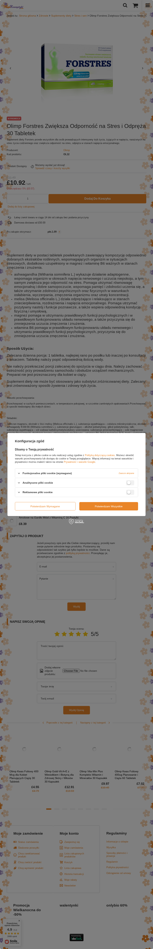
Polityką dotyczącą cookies (100, 455)
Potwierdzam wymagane (45, 506)
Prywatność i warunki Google (79, 462)
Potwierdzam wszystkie (109, 506)
